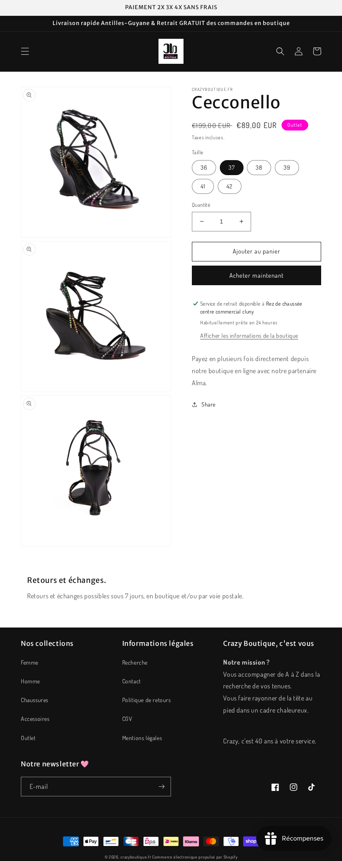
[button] (25, 51)
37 (232, 167)
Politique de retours (146, 699)
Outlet (28, 737)
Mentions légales (142, 737)
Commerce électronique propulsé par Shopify (194, 856)
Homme (30, 681)
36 (204, 167)
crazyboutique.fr (136, 856)
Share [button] (208, 404)
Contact (131, 681)
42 (229, 186)
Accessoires (35, 718)
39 (287, 167)
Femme (29, 662)
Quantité (201, 204)
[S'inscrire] (161, 786)
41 (203, 186)
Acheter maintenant (256, 275)
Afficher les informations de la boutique (249, 335)
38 (259, 167)
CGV (127, 718)
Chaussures (34, 699)
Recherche (135, 662)
